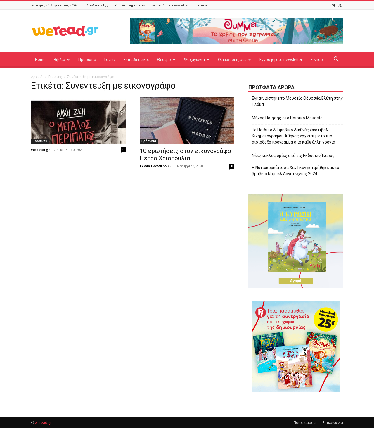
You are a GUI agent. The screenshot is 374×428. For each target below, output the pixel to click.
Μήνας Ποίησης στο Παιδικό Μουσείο (287, 117)
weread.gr (43, 422)
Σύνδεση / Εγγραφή (102, 5)
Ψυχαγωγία (194, 59)
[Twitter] (340, 5)
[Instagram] (332, 5)
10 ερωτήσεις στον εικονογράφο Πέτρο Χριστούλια (185, 154)
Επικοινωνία (204, 5)
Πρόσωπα (87, 59)
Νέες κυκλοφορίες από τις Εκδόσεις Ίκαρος (293, 155)
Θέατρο (164, 59)
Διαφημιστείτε (133, 5)
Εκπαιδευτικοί (136, 59)
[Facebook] (325, 5)
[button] (336, 60)
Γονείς (109, 59)
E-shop (317, 59)
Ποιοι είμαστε (305, 422)
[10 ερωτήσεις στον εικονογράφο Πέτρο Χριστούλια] (187, 120)
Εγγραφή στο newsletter (169, 5)
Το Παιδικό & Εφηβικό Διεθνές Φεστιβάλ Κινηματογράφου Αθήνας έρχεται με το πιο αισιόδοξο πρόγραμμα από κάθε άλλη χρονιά (293, 135)
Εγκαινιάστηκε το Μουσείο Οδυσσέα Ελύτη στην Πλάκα (297, 101)
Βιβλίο (59, 59)
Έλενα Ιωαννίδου (154, 166)
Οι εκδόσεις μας (232, 59)
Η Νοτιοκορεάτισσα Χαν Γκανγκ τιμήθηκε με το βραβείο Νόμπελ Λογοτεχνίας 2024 (295, 170)
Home (40, 59)
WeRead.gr (40, 149)
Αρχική (37, 76)
